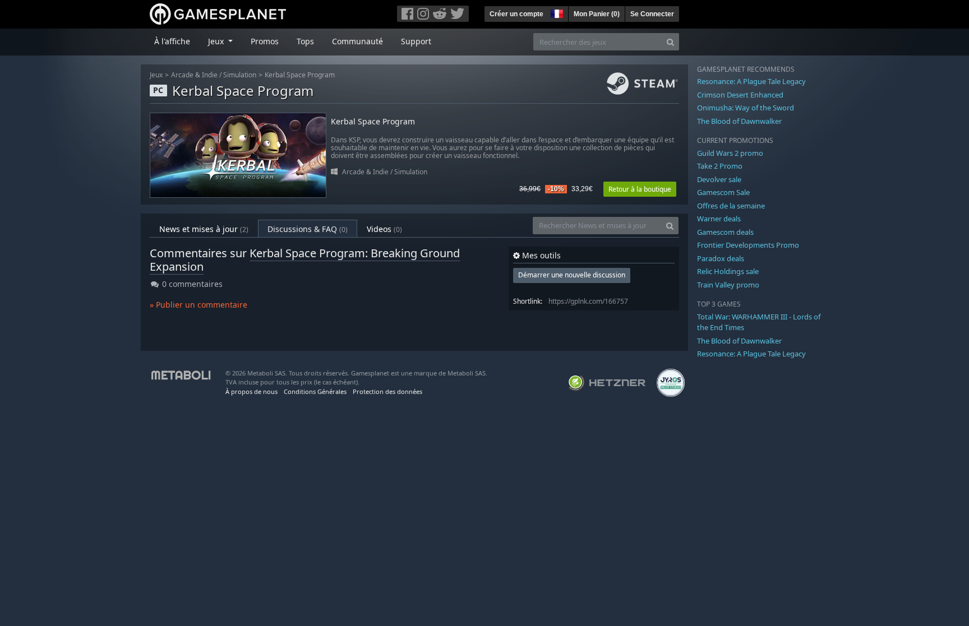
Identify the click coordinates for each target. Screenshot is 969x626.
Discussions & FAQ (307, 229)
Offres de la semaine (731, 206)
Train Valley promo (728, 285)
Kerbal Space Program (300, 75)
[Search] (670, 41)
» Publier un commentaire (198, 304)
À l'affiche (172, 41)
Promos (265, 41)
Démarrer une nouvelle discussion (571, 275)
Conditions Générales (315, 391)
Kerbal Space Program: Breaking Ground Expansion (305, 259)
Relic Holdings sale (728, 271)
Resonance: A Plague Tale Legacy (751, 81)
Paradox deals (720, 258)
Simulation (239, 75)
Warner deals (719, 219)
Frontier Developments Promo (748, 245)
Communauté (357, 41)
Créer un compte (516, 14)
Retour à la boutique (639, 189)
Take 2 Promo (719, 166)
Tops (305, 41)
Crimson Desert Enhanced (740, 95)
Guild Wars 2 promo (730, 153)
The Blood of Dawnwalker (739, 121)
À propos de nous (251, 391)
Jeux (156, 75)
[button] (555, 12)
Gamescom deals (725, 232)
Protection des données (387, 391)
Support (416, 41)
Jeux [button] (217, 41)
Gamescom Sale (723, 192)
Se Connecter (652, 14)
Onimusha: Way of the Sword (745, 108)
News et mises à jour (203, 229)
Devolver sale (719, 179)
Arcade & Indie (194, 75)
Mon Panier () (597, 14)
